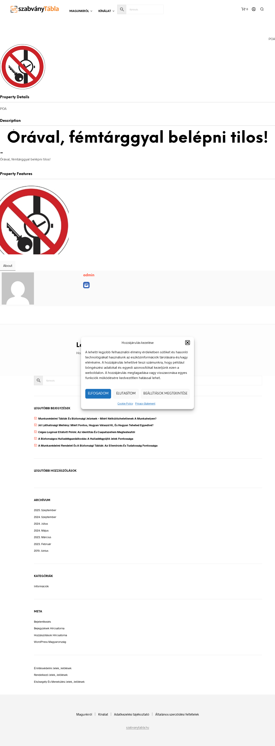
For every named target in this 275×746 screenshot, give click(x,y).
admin (89, 275)
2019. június (41, 550)
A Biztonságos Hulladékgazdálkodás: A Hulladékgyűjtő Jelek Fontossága (85, 438)
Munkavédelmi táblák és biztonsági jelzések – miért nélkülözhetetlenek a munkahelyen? (97, 418)
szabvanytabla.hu (137, 727)
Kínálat (104, 11)
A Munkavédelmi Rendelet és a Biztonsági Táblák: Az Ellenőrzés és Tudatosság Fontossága (97, 445)
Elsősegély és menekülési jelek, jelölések (59, 681)
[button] (187, 343)
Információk (41, 586)
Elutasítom (126, 393)
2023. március (42, 537)
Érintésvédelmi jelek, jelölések (53, 668)
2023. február (42, 544)
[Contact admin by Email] (86, 285)
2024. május (41, 530)
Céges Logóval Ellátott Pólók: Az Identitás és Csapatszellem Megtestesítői (86, 432)
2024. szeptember (45, 517)
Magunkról (79, 11)
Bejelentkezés (42, 621)
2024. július (41, 523)
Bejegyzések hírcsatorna (49, 628)
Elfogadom (98, 393)
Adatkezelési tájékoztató (131, 714)
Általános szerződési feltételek (177, 714)
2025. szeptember (45, 510)
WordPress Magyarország (50, 641)
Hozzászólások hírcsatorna (50, 635)
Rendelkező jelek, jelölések (51, 675)
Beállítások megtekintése (165, 393)
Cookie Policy (125, 403)
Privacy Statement (145, 403)
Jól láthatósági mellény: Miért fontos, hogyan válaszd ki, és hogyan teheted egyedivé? (95, 425)
